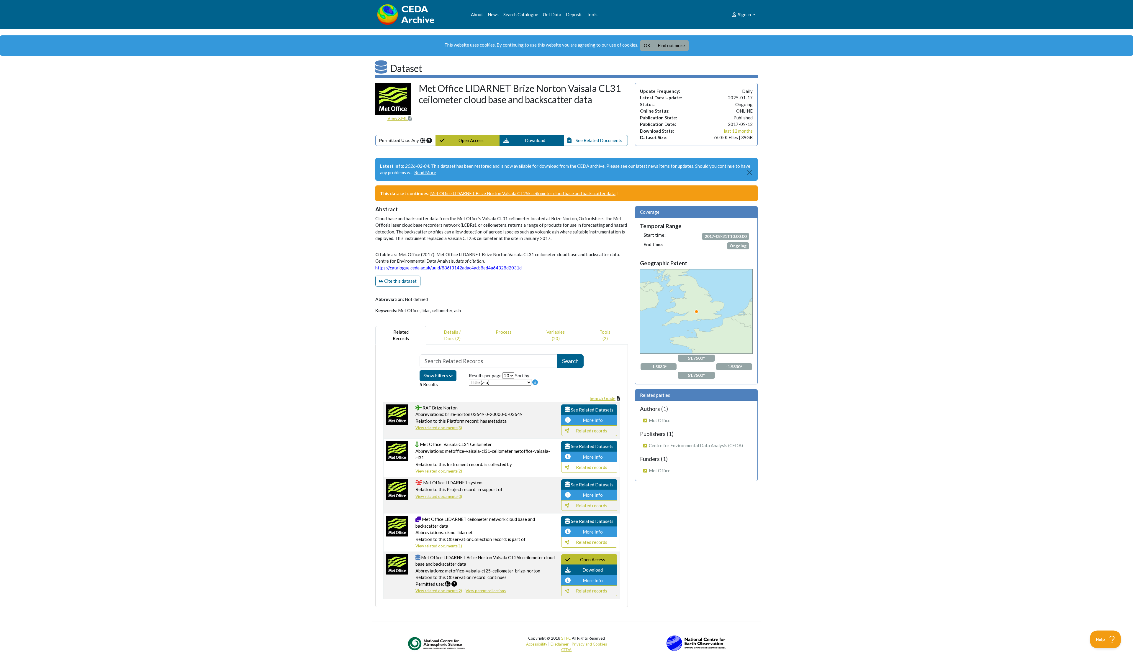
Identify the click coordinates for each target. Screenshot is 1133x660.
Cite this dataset (400, 281)
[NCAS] (437, 643)
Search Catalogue (520, 14)
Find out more (671, 45)
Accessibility (536, 644)
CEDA (566, 649)
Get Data (552, 14)
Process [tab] (504, 332)
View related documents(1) (438, 546)
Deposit (574, 14)
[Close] (749, 172)
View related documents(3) (438, 427)
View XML (397, 118)
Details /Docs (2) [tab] (452, 335)
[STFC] (696, 642)
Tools (592, 14)
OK (647, 45)
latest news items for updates (664, 166)
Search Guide (602, 398)
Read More (425, 172)
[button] (532, 140)
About (477, 14)
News (493, 14)
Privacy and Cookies (589, 644)
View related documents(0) (438, 496)
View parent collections (486, 590)
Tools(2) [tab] (605, 335)
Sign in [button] (744, 14)
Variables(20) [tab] (555, 335)
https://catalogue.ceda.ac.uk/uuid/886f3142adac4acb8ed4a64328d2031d (448, 267)
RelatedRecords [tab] (401, 335)
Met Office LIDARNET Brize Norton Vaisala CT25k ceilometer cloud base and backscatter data (522, 193)
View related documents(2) (438, 471)
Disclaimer (560, 644)
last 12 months (738, 131)
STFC (566, 638)
